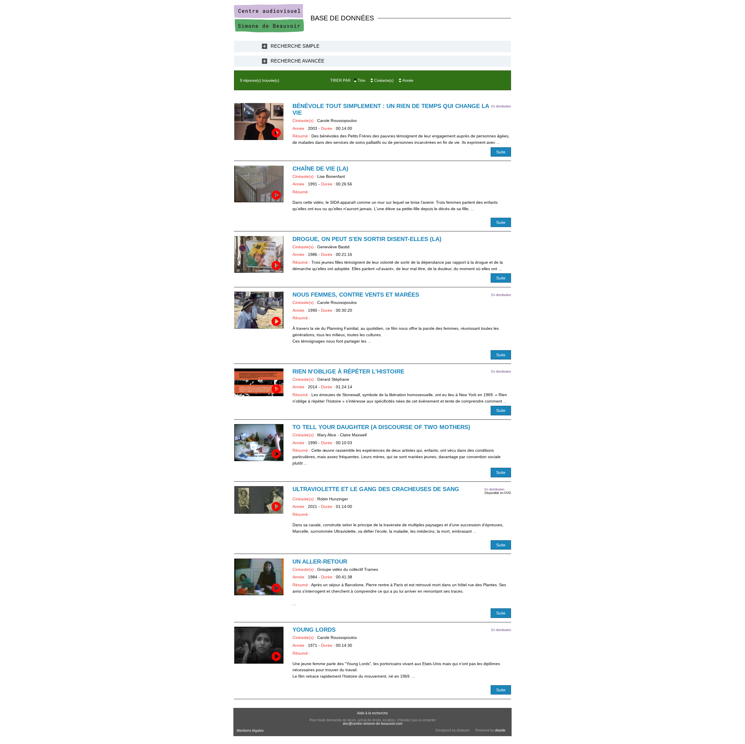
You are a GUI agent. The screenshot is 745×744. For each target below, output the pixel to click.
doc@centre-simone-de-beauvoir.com (372, 723)
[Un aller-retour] (259, 577)
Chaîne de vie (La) (320, 168)
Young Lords (314, 629)
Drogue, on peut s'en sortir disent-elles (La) (366, 239)
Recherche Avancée (297, 61)
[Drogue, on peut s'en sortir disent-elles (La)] (259, 254)
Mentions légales (250, 730)
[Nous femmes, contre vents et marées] (259, 310)
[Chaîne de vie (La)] (259, 184)
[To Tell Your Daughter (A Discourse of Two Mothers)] (259, 442)
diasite (500, 730)
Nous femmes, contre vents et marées (355, 294)
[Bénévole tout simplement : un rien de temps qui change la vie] (259, 121)
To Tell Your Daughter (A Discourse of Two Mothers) (381, 427)
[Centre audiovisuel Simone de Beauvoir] (269, 31)
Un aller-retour (319, 561)
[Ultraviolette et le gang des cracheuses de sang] (259, 500)
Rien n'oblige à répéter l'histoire (348, 371)
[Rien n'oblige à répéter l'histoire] (259, 382)
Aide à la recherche (372, 713)
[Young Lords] (259, 645)
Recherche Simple (295, 46)
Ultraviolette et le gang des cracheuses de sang (375, 489)
